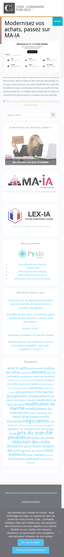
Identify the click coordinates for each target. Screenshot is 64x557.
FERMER (57, 21)
